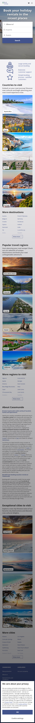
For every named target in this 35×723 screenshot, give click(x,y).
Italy (17, 438)
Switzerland (5, 440)
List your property (23, 671)
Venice (16, 455)
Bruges (23, 455)
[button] (17, 24)
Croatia (4, 438)
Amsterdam (20, 449)
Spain (27, 448)
